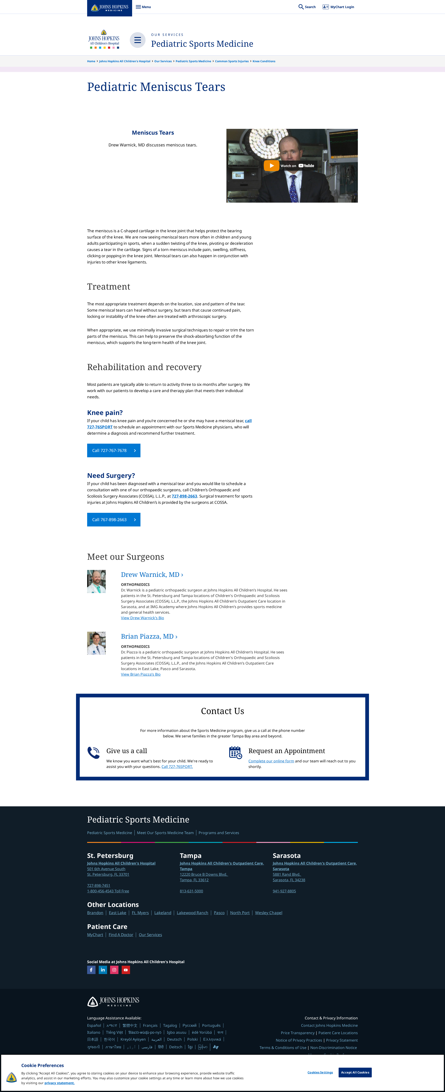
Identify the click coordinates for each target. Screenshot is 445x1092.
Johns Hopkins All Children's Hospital (124, 61)
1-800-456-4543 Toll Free (108, 891)
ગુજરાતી (93, 1046)
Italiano (93, 1032)
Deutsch (174, 1039)
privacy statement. (59, 1083)
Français (150, 1025)
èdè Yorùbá (202, 1032)
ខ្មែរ (190, 1046)
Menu (143, 9)
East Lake (117, 912)
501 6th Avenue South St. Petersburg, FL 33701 (121, 869)
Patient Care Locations (338, 1032)
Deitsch (175, 1046)
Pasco (219, 912)
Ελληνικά (212, 1039)
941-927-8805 (284, 891)
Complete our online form (271, 761)
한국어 (109, 1039)
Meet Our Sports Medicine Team (165, 832)
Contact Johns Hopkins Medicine (329, 1025)
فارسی (147, 1046)
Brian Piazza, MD (147, 636)
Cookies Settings (320, 1072)
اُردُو (131, 1046)
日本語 (92, 1039)
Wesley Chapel (268, 912)
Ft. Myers (140, 912)
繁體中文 (130, 1025)
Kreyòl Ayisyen (133, 1039)
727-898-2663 (184, 496)
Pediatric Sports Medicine (202, 43)
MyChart (95, 934)
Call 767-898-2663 (109, 519)
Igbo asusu (176, 1032)
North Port (240, 912)
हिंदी (161, 1046)
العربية (156, 1039)
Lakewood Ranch (192, 912)
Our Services (167, 34)
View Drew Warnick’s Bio (142, 617)
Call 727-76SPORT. (177, 766)
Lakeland (162, 912)
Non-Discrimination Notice (333, 1047)
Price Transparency (298, 1032)
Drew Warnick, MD (150, 574)
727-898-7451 (98, 885)
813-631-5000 (191, 891)
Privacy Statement (342, 1040)
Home (91, 61)
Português (211, 1025)
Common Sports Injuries (232, 61)
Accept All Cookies (355, 1072)
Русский (190, 1025)
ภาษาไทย (113, 1046)
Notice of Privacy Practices (299, 1040)
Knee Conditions (264, 61)
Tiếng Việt (114, 1032)
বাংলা (220, 1032)
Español (94, 1025)
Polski (192, 1039)
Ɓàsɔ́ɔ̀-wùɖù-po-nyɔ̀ (144, 1032)
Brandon (95, 912)
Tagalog (170, 1025)
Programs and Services (219, 832)
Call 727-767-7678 (109, 450)
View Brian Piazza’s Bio (141, 674)
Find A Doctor (121, 934)
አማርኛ (112, 1025)
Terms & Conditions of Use (283, 1047)
